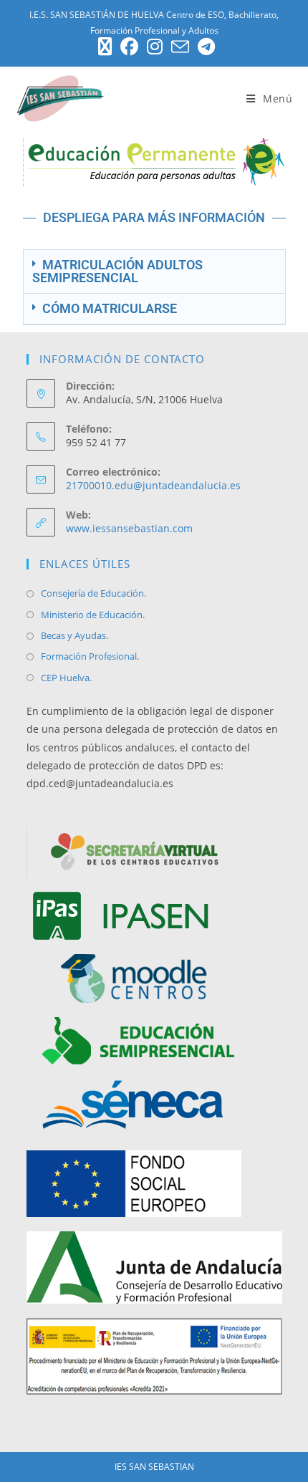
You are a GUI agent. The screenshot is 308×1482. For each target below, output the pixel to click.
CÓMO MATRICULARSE (109, 308)
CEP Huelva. (66, 677)
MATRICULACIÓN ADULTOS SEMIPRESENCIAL (117, 271)
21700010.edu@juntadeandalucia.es (153, 485)
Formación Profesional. (90, 656)
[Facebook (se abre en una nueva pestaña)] (129, 47)
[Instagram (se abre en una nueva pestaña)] (155, 47)
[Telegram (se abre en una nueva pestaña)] (204, 47)
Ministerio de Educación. (93, 614)
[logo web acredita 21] (154, 1355)
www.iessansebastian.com (129, 528)
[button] (154, 272)
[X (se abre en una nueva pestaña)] (105, 47)
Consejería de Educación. (93, 593)
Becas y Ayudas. (74, 635)
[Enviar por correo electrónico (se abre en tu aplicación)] (180, 47)
